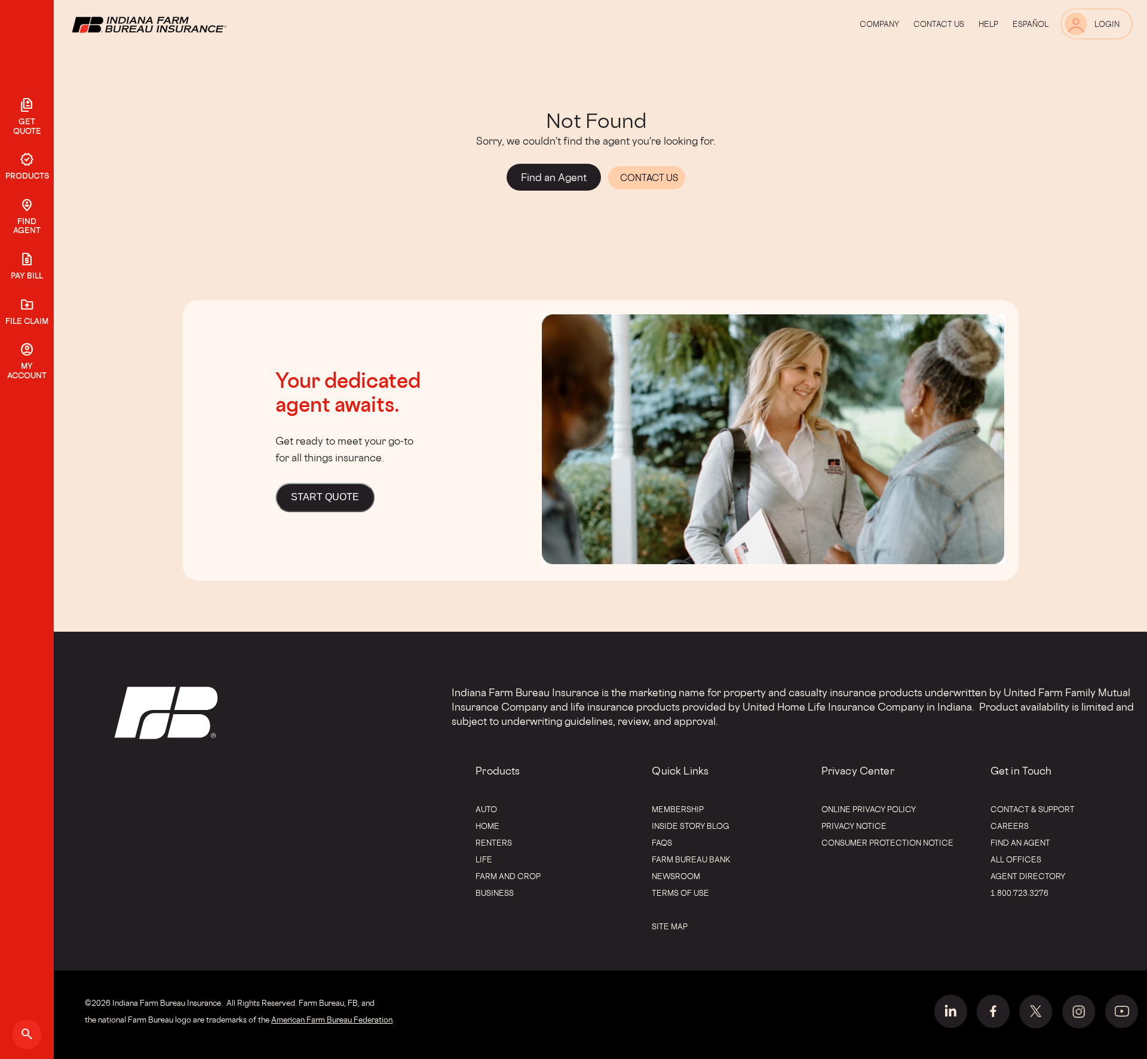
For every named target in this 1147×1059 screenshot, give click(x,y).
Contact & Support (1032, 809)
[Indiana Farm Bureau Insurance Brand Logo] (171, 23)
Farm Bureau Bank (691, 859)
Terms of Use (680, 893)
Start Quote (325, 497)
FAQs (662, 842)
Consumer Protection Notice (887, 842)
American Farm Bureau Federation (331, 1019)
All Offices (1015, 859)
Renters (494, 842)
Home (487, 826)
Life (484, 859)
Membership (678, 809)
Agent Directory (1027, 876)
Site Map (670, 926)
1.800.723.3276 (1019, 893)
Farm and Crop (508, 876)
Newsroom (676, 876)
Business (495, 893)
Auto (486, 809)
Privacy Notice (854, 826)
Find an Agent (1020, 842)
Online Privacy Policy (868, 809)
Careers (1009, 826)
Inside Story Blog (690, 826)
